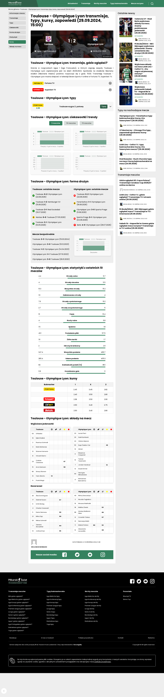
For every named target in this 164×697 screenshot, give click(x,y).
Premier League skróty (93, 606)
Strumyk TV (127, 596)
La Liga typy (51, 609)
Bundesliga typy (52, 615)
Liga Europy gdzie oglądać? (18, 602)
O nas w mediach (47, 638)
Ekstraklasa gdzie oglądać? (18, 627)
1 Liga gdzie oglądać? (16, 630)
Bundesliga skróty (91, 615)
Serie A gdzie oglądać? (16, 615)
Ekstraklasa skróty (91, 621)
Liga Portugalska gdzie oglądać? (20, 624)
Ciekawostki (13, 27)
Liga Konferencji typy (54, 599)
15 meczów (86, 123)
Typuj (103, 106)
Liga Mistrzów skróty (92, 596)
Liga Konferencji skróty (93, 599)
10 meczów (71, 123)
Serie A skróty (90, 612)
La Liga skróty (89, 609)
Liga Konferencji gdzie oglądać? (20, 606)
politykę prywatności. (103, 662)
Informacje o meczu (17, 13)
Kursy (11, 42)
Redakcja (12, 638)
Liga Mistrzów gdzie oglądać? (19, 599)
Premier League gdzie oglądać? (20, 609)
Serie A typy (51, 612)
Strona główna (13, 9)
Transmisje (85, 3)
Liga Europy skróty (91, 602)
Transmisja (13, 18)
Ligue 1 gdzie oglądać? (16, 621)
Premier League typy (54, 606)
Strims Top (127, 599)
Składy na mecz (15, 47)
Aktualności (73, 3)
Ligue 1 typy (51, 618)
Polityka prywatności (85, 638)
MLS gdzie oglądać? (15, 596)
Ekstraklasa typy (52, 621)
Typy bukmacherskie (119, 3)
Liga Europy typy (52, 602)
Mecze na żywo (137, 3)
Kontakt (120, 638)
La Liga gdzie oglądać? (16, 612)
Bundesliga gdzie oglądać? (18, 618)
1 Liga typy (50, 624)
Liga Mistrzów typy (53, 596)
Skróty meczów (100, 3)
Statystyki (13, 37)
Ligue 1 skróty (89, 618)
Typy (11, 23)
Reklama (151, 638)
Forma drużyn (14, 32)
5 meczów (55, 123)
